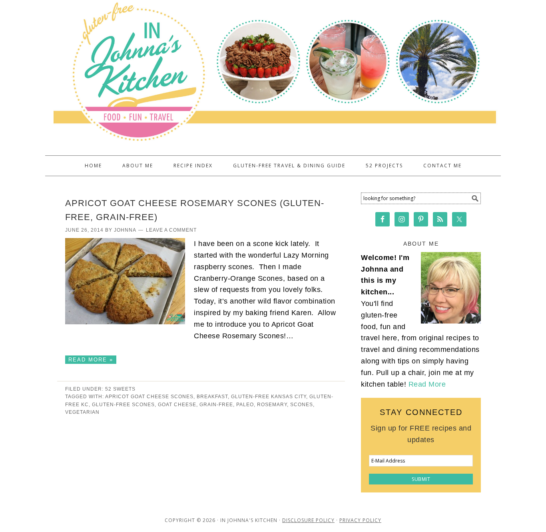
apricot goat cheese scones (149, 396)
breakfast (212, 396)
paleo (245, 404)
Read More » (90, 360)
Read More (427, 384)
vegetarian (82, 412)
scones (301, 404)
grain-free (216, 404)
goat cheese (177, 404)
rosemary (272, 404)
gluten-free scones (123, 404)
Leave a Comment (171, 230)
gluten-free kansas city (268, 396)
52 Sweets (120, 389)
